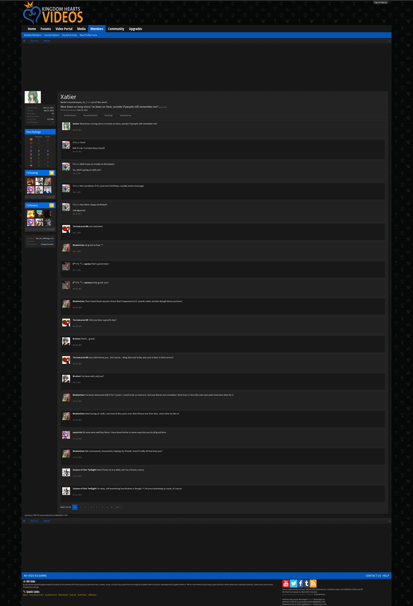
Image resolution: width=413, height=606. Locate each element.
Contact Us (373, 575)
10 (53, 116)
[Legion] (39, 181)
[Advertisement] (206, 68)
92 (112, 507)
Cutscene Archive (36, 595)
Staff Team (82, 595)
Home (32, 28)
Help (386, 575)
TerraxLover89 (80, 226)
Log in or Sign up (381, 2)
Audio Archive (51, 595)
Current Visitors (51, 35)
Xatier (76, 123)
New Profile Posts (88, 35)
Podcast (73, 595)
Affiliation (92, 595)
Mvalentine (79, 245)
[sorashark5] (39, 190)
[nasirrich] (31, 190)
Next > (118, 507)
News (25, 595)
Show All (50, 197)
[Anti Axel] (47, 214)
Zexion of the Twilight (84, 469)
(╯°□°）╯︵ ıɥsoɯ (82, 263)
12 (51, 205)
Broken (77, 338)
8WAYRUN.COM (61, 515)
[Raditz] (31, 214)
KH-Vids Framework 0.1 (299, 592)
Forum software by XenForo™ (304, 589)
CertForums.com (320, 604)
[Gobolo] (39, 214)
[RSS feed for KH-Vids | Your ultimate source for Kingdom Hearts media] (313, 583)
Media (81, 28)
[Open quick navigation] (390, 41)
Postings (109, 115)
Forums (46, 28)
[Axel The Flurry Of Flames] (31, 181)
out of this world (47, 241)
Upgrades (135, 28)
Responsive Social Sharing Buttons (296, 604)
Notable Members (32, 35)
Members (97, 28)
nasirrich (77, 432)
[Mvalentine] (47, 181)
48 (51, 173)
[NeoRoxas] (47, 190)
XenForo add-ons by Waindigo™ (295, 599)
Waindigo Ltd (319, 599)
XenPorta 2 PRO (31, 515)
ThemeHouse (319, 594)
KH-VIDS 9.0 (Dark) (35, 575)
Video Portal (64, 28)
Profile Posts (70, 115)
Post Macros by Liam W (345, 589)
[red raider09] (39, 222)
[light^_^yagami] (47, 222)
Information (125, 115)
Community (116, 28)
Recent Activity (90, 115)
